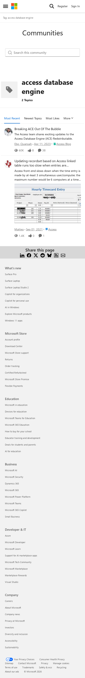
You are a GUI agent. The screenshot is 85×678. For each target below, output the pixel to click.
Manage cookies (61, 663)
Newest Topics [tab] (33, 118)
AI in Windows (12, 307)
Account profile (12, 339)
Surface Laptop (12, 280)
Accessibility (11, 640)
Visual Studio (11, 581)
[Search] (51, 6)
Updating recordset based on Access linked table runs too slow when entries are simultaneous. (45, 163)
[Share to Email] (63, 255)
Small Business (12, 516)
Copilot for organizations (17, 294)
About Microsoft (13, 607)
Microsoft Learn (13, 548)
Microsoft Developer (15, 542)
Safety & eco (45, 667)
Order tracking (12, 366)
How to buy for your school (18, 431)
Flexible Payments (14, 385)
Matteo (19, 229)
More (67, 118)
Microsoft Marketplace (16, 568)
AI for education (13, 451)
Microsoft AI (11, 470)
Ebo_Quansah (23, 144)
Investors (9, 627)
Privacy (44, 663)
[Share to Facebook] (29, 255)
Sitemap (9, 663)
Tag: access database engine (18, 17)
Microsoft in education (16, 404)
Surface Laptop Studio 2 (17, 287)
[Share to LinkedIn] (22, 255)
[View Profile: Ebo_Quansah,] (8, 132)
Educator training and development (22, 438)
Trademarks (28, 667)
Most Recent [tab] (12, 118)
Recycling (61, 667)
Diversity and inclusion (16, 634)
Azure (8, 535)
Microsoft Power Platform (17, 496)
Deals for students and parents (20, 444)
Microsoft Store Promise (17, 379)
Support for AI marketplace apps (21, 555)
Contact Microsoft (27, 663)
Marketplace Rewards (16, 575)
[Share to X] (36, 255)
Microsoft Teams (13, 503)
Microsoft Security (14, 476)
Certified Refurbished (15, 372)
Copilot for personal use (17, 300)
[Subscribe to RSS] (56, 255)
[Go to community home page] (14, 6)
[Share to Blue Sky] (49, 255)
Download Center (13, 346)
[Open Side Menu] (5, 6)
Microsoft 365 (12, 490)
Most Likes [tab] (52, 118)
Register (63, 6)
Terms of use (11, 667)
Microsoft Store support (17, 352)
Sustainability (12, 647)
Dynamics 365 (12, 483)
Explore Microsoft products (18, 313)
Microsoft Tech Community (18, 562)
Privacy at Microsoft (15, 620)
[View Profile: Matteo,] (8, 164)
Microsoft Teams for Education (20, 418)
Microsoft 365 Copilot (16, 509)
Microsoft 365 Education (17, 424)
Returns (9, 359)
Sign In (75, 6)
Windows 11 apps (13, 320)
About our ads (12, 671)
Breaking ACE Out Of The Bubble (37, 129)
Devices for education (16, 411)
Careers (9, 601)
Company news (12, 614)
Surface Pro (10, 274)
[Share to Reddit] (42, 255)
